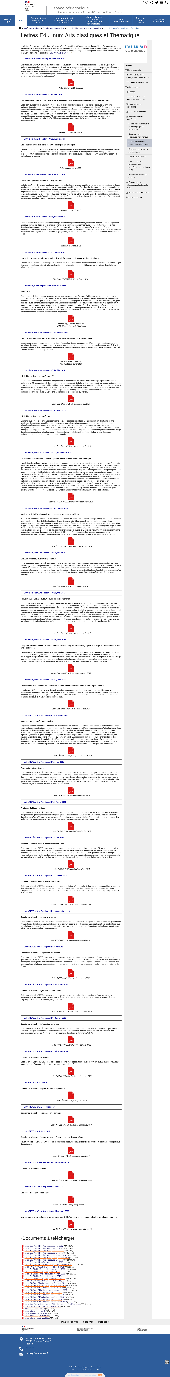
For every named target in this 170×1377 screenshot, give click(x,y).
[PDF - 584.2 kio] (71, 318)
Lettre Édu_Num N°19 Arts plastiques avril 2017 (44, 1253)
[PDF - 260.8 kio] (71, 1006)
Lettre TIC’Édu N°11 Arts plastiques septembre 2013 (46, 1290)
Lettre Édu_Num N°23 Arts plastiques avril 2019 (44, 1260)
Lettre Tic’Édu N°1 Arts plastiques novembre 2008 (45, 1269)
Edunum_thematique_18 (35, 1309)
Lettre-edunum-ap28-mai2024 (37, 1316)
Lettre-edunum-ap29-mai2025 (37, 1318)
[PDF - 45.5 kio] (71, 1199)
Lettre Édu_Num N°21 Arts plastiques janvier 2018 (45, 1255)
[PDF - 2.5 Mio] (71, 541)
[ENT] (145, 3)
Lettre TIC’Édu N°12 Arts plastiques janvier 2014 (44, 1295)
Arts (25, 28)
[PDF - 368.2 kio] (71, 398)
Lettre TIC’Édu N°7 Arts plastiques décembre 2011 (45, 1283)
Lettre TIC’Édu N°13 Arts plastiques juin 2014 (43, 1292)
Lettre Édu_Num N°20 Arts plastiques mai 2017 (44, 1246)
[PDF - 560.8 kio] (71, 356)
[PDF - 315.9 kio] (71, 935)
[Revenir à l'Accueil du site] (21, 28)
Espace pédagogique (86, 9)
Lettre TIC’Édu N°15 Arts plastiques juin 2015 (43, 1299)
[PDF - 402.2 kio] (71, 899)
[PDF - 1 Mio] (71, 668)
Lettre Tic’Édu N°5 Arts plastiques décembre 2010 (45, 1278)
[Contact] (161, 2)
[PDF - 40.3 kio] (71, 1224)
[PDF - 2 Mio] (71, 82)
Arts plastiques (34, 28)
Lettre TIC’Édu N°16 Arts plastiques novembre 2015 (46, 1302)
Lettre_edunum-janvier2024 (36, 1313)
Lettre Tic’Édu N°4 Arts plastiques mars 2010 (43, 1276)
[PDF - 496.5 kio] (71, 864)
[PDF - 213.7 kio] (71, 1150)
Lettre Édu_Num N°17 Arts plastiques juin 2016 (44, 1248)
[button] (151, 2)
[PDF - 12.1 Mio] (71, 162)
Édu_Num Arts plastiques (60, 53)
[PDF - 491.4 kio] (71, 826)
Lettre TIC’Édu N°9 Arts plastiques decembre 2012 (45, 1285)
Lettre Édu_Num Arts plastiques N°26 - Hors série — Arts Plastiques (52, 1304)
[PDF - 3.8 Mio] (71, 240)
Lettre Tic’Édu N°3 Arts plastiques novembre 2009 (45, 1274)
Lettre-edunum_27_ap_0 (35, 1311)
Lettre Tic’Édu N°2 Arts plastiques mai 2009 (42, 1272)
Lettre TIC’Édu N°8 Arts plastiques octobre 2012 (44, 1267)
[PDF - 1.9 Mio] (71, 628)
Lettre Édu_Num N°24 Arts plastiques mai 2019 (44, 1262)
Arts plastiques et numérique (53, 28)
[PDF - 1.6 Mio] (71, 581)
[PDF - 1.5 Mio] (71, 274)
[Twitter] (156, 2)
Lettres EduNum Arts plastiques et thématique (84, 28)
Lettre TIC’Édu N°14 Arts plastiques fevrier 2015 (44, 1297)
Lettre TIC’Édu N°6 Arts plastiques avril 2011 (43, 1281)
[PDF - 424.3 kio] (71, 790)
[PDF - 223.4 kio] (71, 1039)
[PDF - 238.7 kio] (71, 1071)
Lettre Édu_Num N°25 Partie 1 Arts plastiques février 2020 (48, 1265)
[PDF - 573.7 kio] (71, 441)
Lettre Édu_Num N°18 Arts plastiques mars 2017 (44, 1251)
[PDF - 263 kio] (71, 1095)
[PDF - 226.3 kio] (71, 1119)
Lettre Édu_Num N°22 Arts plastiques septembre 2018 (47, 1258)
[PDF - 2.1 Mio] (71, 205)
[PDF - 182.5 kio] (71, 1175)
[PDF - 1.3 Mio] (71, 127)
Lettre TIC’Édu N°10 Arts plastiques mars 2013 (44, 1288)
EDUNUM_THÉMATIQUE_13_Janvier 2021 (43, 1306)
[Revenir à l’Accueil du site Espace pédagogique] (30, 6)
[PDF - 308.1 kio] (71, 973)
